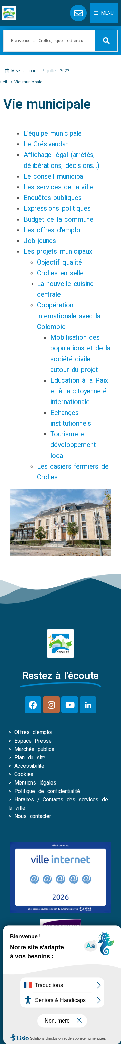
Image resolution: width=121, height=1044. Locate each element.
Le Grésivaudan (46, 144)
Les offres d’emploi (53, 230)
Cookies (24, 774)
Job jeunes (40, 241)
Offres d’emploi (33, 732)
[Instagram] (51, 704)
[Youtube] (69, 704)
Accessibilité (29, 766)
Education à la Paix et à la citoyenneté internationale (79, 391)
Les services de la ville (58, 187)
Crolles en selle (60, 273)
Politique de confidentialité (47, 791)
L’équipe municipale (53, 133)
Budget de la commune (58, 219)
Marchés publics (34, 749)
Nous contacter (32, 816)
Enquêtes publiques (52, 198)
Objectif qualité (59, 262)
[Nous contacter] (78, 13)
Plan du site (30, 757)
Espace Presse (33, 741)
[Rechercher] (106, 40)
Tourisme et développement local (73, 445)
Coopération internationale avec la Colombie (68, 316)
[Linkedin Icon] (88, 704)
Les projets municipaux (58, 251)
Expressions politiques (57, 208)
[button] (104, 13)
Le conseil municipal (54, 176)
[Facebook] (33, 704)
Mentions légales (35, 782)
